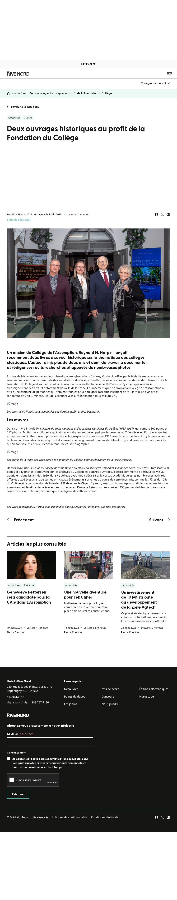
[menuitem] (155, 83)
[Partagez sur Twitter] (162, 214)
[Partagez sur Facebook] (156, 214)
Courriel (20, 734)
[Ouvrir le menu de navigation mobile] (170, 73)
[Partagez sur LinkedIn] (168, 214)
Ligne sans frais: (28, 702)
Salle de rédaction (19, 220)
